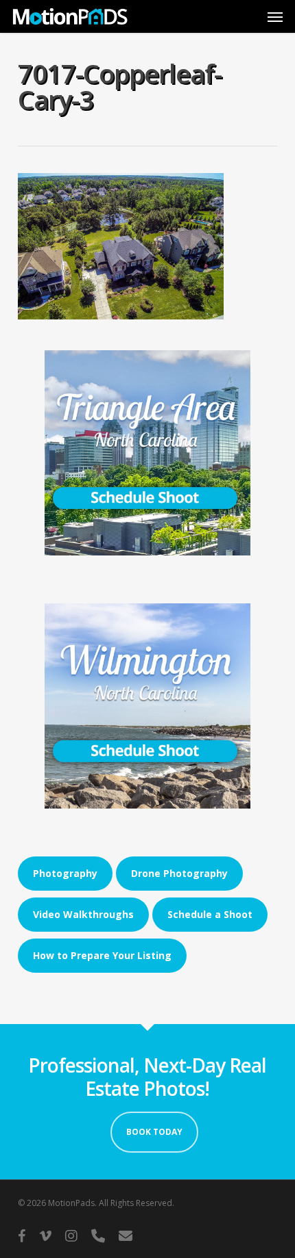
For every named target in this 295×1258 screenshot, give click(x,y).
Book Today (154, 1132)
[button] (275, 16)
